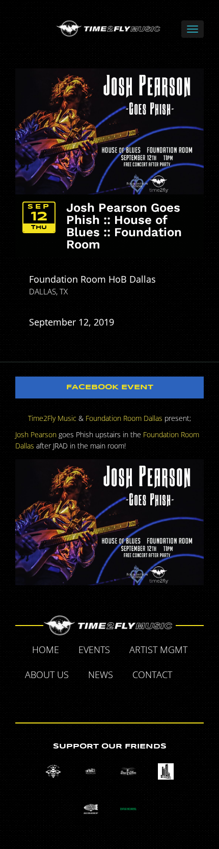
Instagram (133, 699)
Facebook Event (109, 387)
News (100, 674)
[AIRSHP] (90, 809)
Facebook (193, 676)
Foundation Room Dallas (124, 418)
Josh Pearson (36, 434)
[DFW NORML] (128, 809)
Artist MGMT (158, 649)
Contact (152, 674)
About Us (47, 674)
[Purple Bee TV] (53, 771)
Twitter (86, 699)
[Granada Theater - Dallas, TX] (165, 771)
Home (45, 649)
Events (94, 649)
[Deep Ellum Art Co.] (128, 771)
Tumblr (110, 699)
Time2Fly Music (52, 418)
